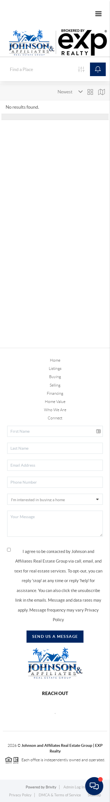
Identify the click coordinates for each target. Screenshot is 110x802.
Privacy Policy (20, 795)
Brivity (51, 787)
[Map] (101, 92)
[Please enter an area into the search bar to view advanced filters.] (81, 69)
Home (55, 360)
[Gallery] (90, 92)
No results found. (22, 107)
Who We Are (55, 410)
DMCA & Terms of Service (60, 795)
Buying (55, 376)
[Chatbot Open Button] (94, 786)
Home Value (55, 401)
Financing (55, 393)
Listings (55, 368)
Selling (55, 385)
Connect (55, 418)
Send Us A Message (55, 636)
